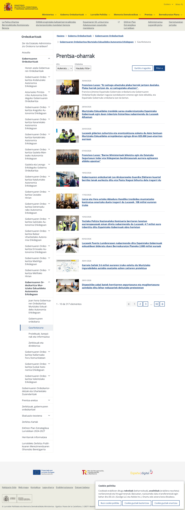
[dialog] (139, 495)
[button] (162, 304)
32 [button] (156, 304)
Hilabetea (79, 64)
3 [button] (145, 304)
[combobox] (64, 68)
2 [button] (140, 304)
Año (58, 64)
